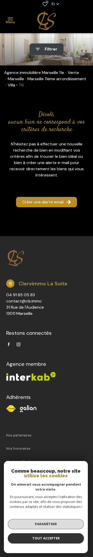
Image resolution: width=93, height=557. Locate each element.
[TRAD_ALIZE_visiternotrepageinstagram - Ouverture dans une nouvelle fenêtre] (18, 344)
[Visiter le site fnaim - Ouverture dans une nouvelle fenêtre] (11, 408)
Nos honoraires (18, 448)
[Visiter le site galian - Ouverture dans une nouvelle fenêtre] (28, 408)
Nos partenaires (19, 435)
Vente (73, 72)
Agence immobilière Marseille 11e (34, 72)
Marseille (16, 78)
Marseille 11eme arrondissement (56, 78)
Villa (11, 85)
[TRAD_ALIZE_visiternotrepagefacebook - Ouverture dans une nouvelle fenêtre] (9, 344)
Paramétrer (46, 524)
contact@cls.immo (24, 301)
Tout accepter (46, 538)
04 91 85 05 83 (20, 295)
